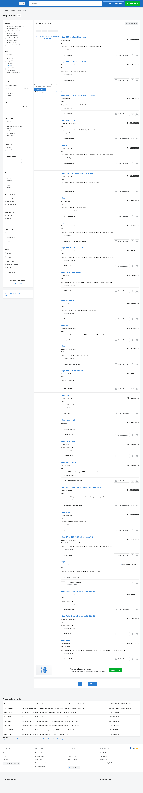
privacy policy (59, 92)
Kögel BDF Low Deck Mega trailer (73, 37)
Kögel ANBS (7, 721)
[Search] (30, 3)
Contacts (5, 759)
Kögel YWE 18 (8, 730)
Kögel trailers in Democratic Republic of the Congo (48, 739)
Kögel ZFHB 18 (8, 734)
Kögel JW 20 (65, 145)
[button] (132, 55)
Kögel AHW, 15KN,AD (69, 462)
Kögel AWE (7, 703)
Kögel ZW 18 (8, 712)
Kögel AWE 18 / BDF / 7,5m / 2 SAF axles (76, 62)
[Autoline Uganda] (10, 3)
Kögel (63, 198)
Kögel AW (64, 325)
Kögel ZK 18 (8, 717)
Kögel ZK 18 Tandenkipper (71, 272)
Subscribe (40, 89)
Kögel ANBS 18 (66, 640)
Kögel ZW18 (65, 512)
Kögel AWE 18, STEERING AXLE (73, 371)
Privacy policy (39, 756)
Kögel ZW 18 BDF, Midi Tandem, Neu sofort (77, 537)
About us (5, 753)
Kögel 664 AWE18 (67, 300)
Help (4, 756)
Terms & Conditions (41, 753)
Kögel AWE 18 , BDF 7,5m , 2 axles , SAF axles (78, 95)
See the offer (115, 670)
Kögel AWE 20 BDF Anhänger (72, 248)
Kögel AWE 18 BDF (68, 120)
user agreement (71, 92)
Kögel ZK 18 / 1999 (68, 441)
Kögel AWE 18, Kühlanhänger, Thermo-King (77, 173)
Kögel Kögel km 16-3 (68, 420)
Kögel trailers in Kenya (10, 739)
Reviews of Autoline (41, 763)
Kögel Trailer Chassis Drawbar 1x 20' (78, 591)
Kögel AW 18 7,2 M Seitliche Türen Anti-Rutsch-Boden (81, 487)
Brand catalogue (40, 766)
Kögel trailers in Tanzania (25, 739)
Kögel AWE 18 (66, 395)
